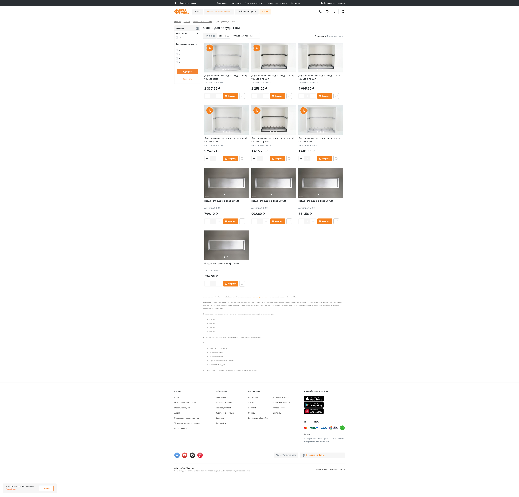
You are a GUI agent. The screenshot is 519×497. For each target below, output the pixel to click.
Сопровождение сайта (183, 471)
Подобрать (187, 71)
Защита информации (225, 413)
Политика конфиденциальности (330, 469)
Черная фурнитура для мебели (188, 423)
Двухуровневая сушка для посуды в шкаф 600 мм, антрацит (320, 77)
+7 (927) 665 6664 (288, 455)
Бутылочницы (180, 428)
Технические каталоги (276, 3)
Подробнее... (11, 489)
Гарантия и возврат (281, 403)
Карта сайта (221, 423)
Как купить (236, 3)
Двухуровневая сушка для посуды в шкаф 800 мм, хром (225, 140)
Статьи (251, 403)
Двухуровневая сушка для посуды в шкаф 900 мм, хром (225, 77)
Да (180, 38)
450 (180, 50)
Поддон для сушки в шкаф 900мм (268, 201)
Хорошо (46, 488)
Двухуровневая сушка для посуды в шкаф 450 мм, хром (320, 140)
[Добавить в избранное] (242, 96)
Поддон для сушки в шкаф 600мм (221, 201)
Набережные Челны (315, 455)
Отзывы (251, 413)
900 (180, 62)
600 (180, 54)
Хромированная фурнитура (186, 418)
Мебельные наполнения (219, 11)
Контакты (295, 3)
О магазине (222, 3)
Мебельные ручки (246, 11)
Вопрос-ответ (278, 408)
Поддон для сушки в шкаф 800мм (315, 201)
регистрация (339, 3)
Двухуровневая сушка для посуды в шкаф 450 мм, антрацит (273, 140)
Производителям (223, 408)
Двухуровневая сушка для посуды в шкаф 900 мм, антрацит (273, 77)
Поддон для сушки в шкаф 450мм (221, 263)
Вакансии (220, 418)
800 (180, 58)
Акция (265, 11)
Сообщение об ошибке (258, 418)
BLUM (197, 11)
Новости (252, 408)
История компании (224, 403)
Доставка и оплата (253, 3)
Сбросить (187, 79)
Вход (326, 3)
